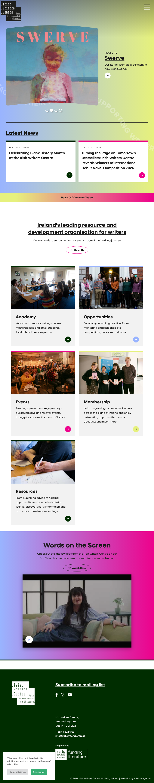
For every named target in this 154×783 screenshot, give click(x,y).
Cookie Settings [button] (18, 771)
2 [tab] (51, 110)
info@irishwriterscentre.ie (70, 735)
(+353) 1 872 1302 (64, 731)
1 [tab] (46, 110)
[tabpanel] (77, 65)
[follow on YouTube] (70, 695)
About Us (78, 250)
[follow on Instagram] (62, 695)
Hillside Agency (142, 778)
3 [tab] (55, 110)
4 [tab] (60, 110)
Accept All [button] (39, 771)
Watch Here (79, 568)
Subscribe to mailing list (80, 684)
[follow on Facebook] (56, 695)
